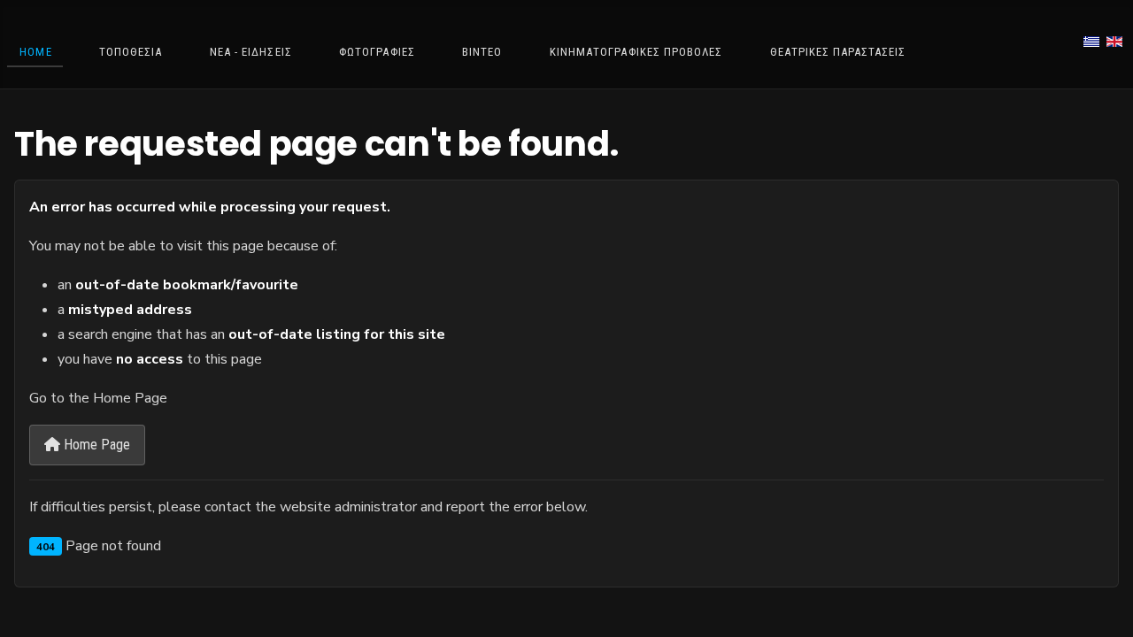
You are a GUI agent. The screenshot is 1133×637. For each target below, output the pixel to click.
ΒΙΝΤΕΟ (482, 51)
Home (35, 51)
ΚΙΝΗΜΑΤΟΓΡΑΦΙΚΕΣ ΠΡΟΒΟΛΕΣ (636, 51)
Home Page (95, 444)
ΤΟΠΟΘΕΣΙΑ (130, 51)
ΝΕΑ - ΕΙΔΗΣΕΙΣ (251, 51)
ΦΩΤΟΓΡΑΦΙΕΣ (376, 51)
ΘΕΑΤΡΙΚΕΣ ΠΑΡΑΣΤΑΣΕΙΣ (838, 51)
